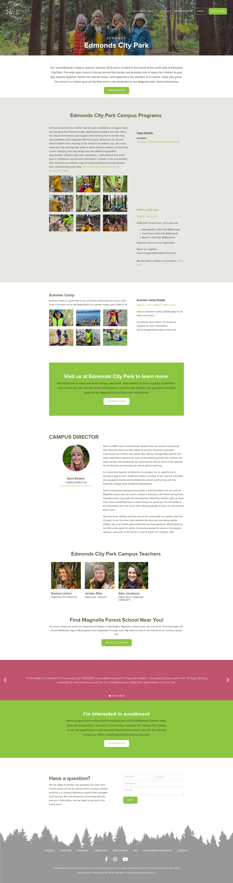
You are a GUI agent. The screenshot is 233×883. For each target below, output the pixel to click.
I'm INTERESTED (116, 90)
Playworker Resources (157, 850)
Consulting (100, 850)
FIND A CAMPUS (138, 11)
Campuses (65, 850)
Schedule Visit (116, 401)
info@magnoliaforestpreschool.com (140, 873)
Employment (120, 850)
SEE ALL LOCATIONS (117, 642)
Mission (49, 850)
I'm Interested (116, 743)
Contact (183, 850)
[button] (152, 11)
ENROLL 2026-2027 (147, 216)
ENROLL (200, 11)
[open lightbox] (61, 183)
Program (82, 850)
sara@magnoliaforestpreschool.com (76, 486)
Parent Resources (183, 11)
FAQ (135, 850)
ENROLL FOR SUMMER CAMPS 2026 (156, 305)
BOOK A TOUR (217, 11)
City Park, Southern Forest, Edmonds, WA (158, 142)
